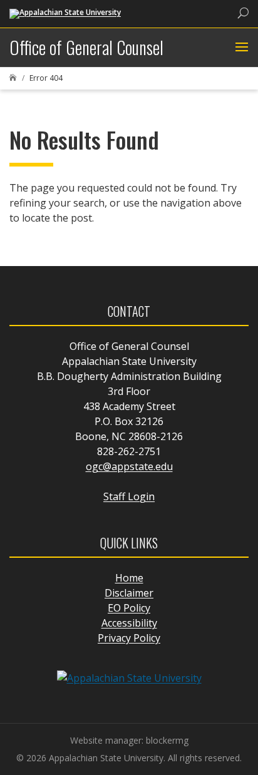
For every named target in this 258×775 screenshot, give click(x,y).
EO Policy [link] (129, 608)
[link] (65, 13)
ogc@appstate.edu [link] (129, 466)
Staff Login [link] (129, 496)
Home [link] (129, 578)
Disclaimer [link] (129, 593)
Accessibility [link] (129, 623)
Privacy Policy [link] (129, 638)
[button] (240, 47)
